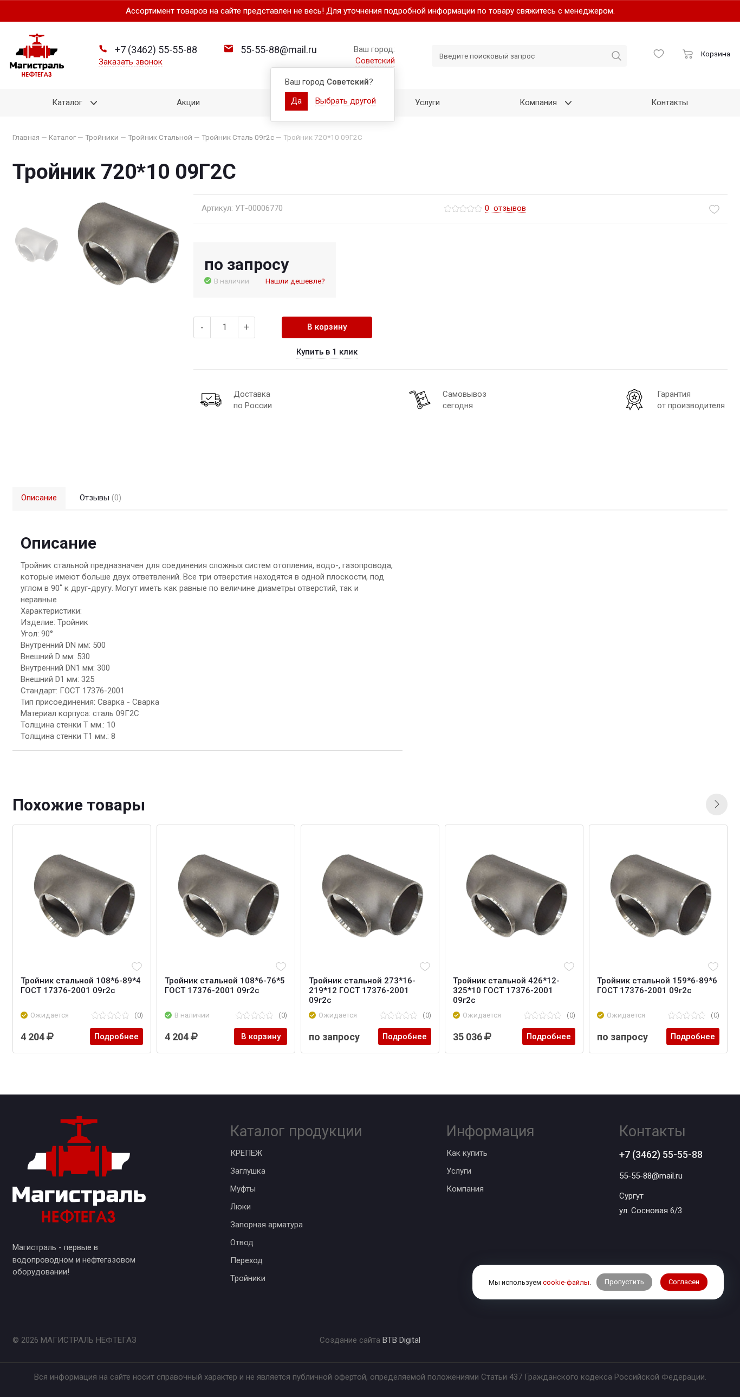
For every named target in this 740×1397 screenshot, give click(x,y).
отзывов (505, 208)
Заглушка (247, 1171)
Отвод (242, 1242)
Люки (240, 1207)
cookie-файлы (566, 1282)
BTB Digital (401, 1340)
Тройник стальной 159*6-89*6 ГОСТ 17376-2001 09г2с (657, 985)
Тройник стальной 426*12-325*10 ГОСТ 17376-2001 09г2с (506, 990)
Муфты (243, 1189)
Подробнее (116, 1036)
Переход (246, 1260)
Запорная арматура (266, 1224)
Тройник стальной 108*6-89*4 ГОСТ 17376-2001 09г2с (81, 985)
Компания (465, 1189)
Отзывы (100, 498)
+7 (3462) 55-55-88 (661, 1154)
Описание (39, 498)
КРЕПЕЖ (246, 1153)
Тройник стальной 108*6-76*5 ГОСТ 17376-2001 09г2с (225, 985)
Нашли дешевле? (295, 280)
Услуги (458, 1171)
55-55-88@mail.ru (651, 1176)
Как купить (467, 1153)
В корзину (327, 327)
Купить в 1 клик (327, 352)
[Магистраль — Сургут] (37, 55)
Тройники (247, 1278)
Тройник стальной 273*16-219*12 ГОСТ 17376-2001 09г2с (362, 990)
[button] (717, 804)
